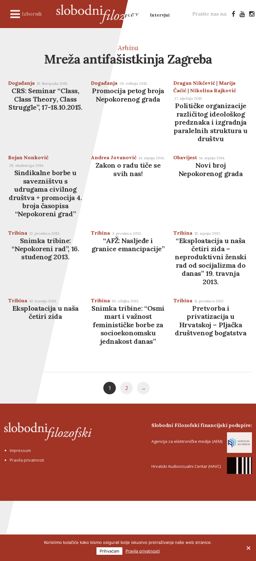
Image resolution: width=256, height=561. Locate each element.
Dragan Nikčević (194, 83)
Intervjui (160, 15)
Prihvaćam (109, 551)
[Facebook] (233, 14)
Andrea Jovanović (113, 157)
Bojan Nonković (28, 157)
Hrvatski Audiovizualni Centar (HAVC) (186, 466)
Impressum (20, 450)
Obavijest (185, 157)
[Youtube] (242, 14)
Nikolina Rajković (213, 90)
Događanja (21, 83)
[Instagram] (251, 14)
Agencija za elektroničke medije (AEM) (186, 441)
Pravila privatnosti (27, 460)
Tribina (17, 233)
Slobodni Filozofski (103, 14)
